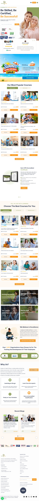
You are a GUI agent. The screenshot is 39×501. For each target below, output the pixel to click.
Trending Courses (6, 210)
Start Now (4, 315)
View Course (5, 132)
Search (17, 24)
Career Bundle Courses (6, 212)
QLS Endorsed (18, 210)
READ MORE (15, 431)
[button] (25, 40)
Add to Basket (14, 132)
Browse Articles (24, 315)
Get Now (5, 193)
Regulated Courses (31, 210)
